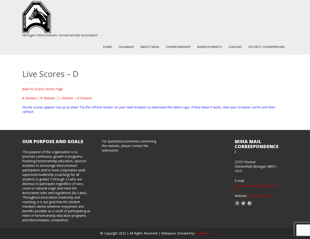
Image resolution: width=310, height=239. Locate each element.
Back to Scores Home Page (42, 89)
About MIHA (149, 47)
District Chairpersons (266, 47)
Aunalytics (202, 233)
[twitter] (243, 203)
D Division (84, 98)
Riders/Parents (209, 47)
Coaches (235, 47)
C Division (66, 98)
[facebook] (237, 203)
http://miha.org (258, 196)
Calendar (126, 47)
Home (107, 47)
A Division (29, 98)
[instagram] (249, 203)
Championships (178, 47)
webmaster (110, 150)
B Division (48, 98)
